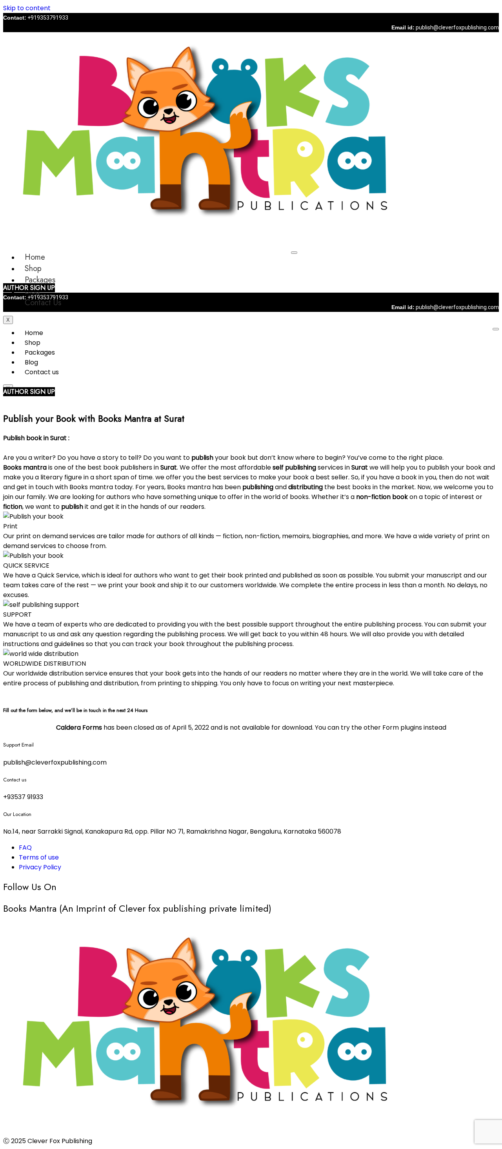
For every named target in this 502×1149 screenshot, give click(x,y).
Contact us (43, 302)
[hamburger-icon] (294, 252)
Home (35, 257)
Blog (31, 362)
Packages (40, 280)
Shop (33, 268)
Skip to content (27, 8)
